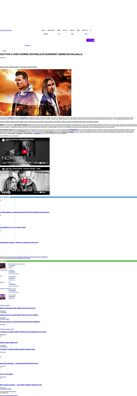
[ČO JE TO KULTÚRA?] (3, 371)
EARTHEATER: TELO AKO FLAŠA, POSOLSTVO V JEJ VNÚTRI (19, 315)
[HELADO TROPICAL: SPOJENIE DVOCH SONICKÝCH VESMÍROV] (4, 319)
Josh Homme (23, 117)
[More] (36, 62)
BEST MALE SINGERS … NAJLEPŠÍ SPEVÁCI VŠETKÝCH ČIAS (19, 363)
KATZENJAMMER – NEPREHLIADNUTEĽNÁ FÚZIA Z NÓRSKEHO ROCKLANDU (24, 212)
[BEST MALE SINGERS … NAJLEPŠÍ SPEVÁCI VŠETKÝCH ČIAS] (3, 360)
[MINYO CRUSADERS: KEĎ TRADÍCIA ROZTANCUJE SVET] (5, 305)
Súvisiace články (5, 197)
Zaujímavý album (5, 302)
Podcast (3, 326)
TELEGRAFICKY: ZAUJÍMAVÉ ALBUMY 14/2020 (18, 258)
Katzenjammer (73, 129)
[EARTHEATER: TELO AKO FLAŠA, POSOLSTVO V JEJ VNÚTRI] (3, 312)
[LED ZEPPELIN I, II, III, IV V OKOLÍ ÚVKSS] (8, 224)
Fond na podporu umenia (11, 395)
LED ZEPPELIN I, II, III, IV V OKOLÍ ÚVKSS (13, 227)
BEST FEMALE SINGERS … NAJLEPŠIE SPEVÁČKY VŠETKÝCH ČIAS (21, 385)
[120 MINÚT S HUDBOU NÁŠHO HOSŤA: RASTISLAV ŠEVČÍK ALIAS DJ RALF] (7, 329)
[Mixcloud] (136, 29)
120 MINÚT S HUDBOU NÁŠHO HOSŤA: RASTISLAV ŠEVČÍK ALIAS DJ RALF (23, 332)
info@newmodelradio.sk (15, 392)
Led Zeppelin (37, 133)
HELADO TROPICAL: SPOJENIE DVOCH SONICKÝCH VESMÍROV (20, 322)
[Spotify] (129, 29)
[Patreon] (126, 29)
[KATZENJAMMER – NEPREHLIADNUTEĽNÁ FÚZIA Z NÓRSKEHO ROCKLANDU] (8, 209)
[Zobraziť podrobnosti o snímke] (27, 45)
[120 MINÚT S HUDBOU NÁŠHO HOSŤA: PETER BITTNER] (3, 346)
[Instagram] (121, 29)
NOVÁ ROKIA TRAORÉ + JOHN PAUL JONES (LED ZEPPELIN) (19, 242)
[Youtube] (134, 29)
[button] (116, 30)
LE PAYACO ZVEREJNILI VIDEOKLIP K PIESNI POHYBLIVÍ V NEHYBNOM (30, 257)
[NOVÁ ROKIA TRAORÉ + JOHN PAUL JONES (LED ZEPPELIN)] (8, 239)
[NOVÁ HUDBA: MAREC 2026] (3, 340)
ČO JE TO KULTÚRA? (6, 374)
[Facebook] (119, 29)
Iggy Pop (11, 117)
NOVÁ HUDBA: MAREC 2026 (9, 342)
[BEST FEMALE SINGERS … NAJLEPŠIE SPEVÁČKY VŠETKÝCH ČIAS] (3, 382)
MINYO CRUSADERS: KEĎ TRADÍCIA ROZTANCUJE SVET (17, 308)
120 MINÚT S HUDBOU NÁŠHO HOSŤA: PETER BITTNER (17, 349)
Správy (4, 50)
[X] (131, 29)
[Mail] (124, 29)
